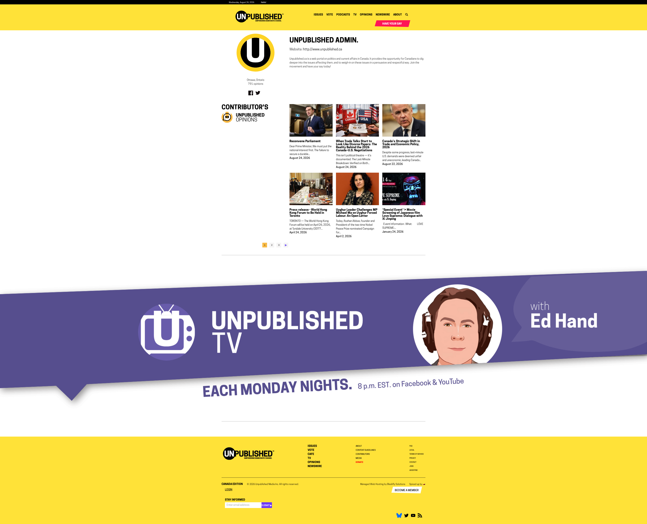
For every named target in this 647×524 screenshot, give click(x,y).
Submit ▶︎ (266, 505)
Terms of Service (416, 454)
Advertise (413, 470)
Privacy (412, 458)
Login (228, 489)
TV (355, 14)
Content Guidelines (366, 450)
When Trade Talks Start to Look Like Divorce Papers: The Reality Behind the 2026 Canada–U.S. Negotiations (356, 146)
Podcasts (343, 14)
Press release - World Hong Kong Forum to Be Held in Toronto (308, 213)
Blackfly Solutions (396, 484)
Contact (412, 462)
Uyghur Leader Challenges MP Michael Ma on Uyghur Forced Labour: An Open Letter (356, 213)
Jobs (411, 466)
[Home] (260, 16)
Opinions (366, 14)
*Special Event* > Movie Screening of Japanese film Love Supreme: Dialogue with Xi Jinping (402, 215)
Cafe (311, 454)
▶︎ (286, 245)
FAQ (410, 446)
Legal (411, 450)
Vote (329, 14)
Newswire (383, 14)
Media (359, 458)
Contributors (363, 454)
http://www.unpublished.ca (322, 49)
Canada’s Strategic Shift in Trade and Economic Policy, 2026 (401, 144)
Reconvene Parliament (305, 141)
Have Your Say (392, 24)
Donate (359, 462)
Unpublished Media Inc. (267, 484)
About (397, 14)
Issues (318, 14)
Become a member (407, 490)
